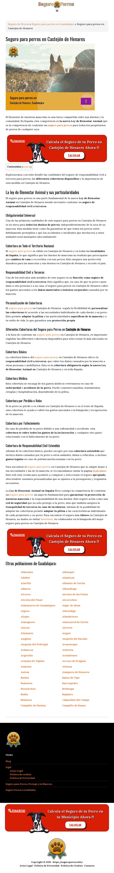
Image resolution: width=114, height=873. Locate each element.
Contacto (89, 865)
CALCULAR (74, 155)
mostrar (27, 166)
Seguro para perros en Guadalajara (53, 24)
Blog (8, 761)
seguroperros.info (57, 4)
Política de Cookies (72, 865)
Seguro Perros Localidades (21, 790)
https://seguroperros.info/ (68, 862)
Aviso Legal (16, 770)
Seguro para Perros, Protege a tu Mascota (29, 784)
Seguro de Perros (18, 24)
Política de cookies (20, 774)
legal (8, 767)
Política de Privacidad (22, 778)
